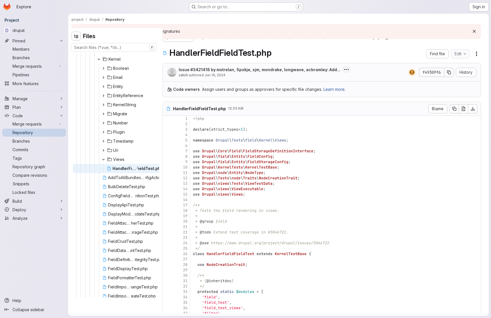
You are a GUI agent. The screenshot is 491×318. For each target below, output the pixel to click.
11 (185, 172)
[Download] (472, 108)
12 (185, 178)
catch (183, 75)
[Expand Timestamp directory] (103, 141)
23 (185, 237)
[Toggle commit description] (346, 69)
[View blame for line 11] (167, 172)
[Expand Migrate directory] (103, 113)
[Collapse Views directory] (103, 159)
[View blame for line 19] (167, 216)
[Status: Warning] (412, 72)
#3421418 (200, 69)
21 (185, 226)
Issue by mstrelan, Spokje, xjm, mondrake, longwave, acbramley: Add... (259, 69)
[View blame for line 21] (167, 226)
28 (185, 264)
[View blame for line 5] (167, 140)
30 (185, 275)
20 (185, 221)
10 (185, 167)
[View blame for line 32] (167, 286)
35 (185, 302)
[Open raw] (463, 108)
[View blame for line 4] (167, 135)
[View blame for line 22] (167, 232)
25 (185, 248)
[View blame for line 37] (167, 313)
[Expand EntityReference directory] (103, 95)
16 (185, 199)
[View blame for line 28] (167, 264)
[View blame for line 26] (167, 254)
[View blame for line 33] (167, 291)
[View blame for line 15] (167, 194)
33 (185, 291)
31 (185, 280)
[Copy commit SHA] (448, 72)
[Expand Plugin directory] (103, 132)
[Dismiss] (474, 31)
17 (185, 205)
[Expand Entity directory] (103, 86)
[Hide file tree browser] (76, 36)
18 (185, 210)
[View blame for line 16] (167, 199)
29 (185, 270)
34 (185, 297)
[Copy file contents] (454, 108)
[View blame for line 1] (167, 118)
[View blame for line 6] (167, 145)
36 (185, 307)
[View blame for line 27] (167, 259)
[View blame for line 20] (167, 221)
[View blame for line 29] (167, 270)
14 (185, 188)
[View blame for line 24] (167, 243)
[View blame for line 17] (167, 205)
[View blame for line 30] (167, 275)
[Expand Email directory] (103, 77)
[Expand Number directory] (103, 123)
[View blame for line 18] (167, 210)
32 (185, 286)
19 (185, 216)
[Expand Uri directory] (103, 150)
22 (185, 232)
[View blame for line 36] (167, 308)
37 (185, 313)
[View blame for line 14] (167, 189)
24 (185, 243)
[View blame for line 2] (167, 124)
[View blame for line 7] (167, 151)
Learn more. (334, 89)
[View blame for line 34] (167, 297)
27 (185, 259)
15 (185, 194)
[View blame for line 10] (167, 167)
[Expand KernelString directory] (103, 104)
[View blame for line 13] (167, 183)
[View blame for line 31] (167, 281)
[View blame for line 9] (167, 162)
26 (185, 253)
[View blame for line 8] (167, 156)
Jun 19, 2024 (215, 75)
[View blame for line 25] (167, 248)
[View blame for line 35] (167, 302)
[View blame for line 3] (167, 129)
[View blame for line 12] (167, 178)
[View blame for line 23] (167, 237)
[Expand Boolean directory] (103, 68)
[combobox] (114, 47)
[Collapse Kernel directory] (98, 59)
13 (185, 183)
